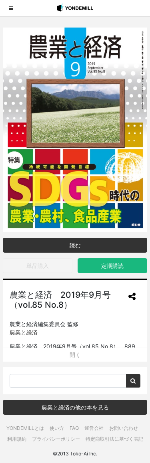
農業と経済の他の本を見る (75, 407)
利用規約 (16, 439)
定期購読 (112, 265)
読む (75, 245)
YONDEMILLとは (25, 428)
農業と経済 (24, 332)
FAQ (74, 428)
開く (75, 354)
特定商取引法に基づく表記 (114, 439)
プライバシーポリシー (56, 439)
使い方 (57, 428)
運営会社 (94, 428)
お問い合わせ (123, 428)
